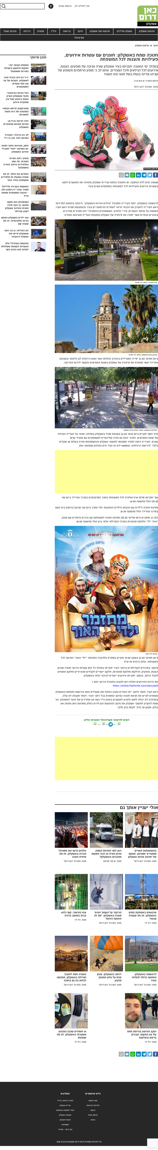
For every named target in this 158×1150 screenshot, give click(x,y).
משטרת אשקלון (65, 1115)
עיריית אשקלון (65, 1105)
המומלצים (65, 1125)
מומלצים (65, 1094)
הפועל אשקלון (65, 1120)
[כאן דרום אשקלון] (142, 13)
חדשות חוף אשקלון (100, 31)
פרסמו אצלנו (65, 6)
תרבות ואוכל (10, 31)
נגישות (92, 1110)
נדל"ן (53, 31)
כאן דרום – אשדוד (65, 1129)
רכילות (26, 31)
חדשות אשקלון (147, 31)
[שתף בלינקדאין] (138, 175)
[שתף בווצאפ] (132, 175)
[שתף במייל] (127, 175)
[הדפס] (121, 175)
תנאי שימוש (93, 1101)
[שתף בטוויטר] (149, 175)
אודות (93, 1120)
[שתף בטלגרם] (144, 175)
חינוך (80, 31)
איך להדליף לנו (82, 6)
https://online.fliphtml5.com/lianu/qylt (135, 686)
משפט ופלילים (124, 31)
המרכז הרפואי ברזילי (65, 1101)
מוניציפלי (79, 38)
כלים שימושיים (93, 1094)
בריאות (67, 31)
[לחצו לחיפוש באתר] (3, 6)
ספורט (40, 31)
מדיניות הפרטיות (93, 1105)
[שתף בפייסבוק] (51, 6)
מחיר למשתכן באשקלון (65, 1110)
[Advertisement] (83, 471)
